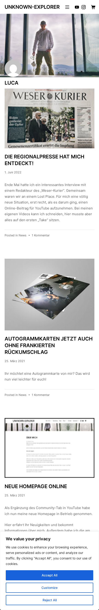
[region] (49, 570)
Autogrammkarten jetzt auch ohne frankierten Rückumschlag (49, 345)
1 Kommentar (41, 235)
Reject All (50, 600)
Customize (49, 588)
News (22, 235)
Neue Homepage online (36, 486)
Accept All (49, 575)
